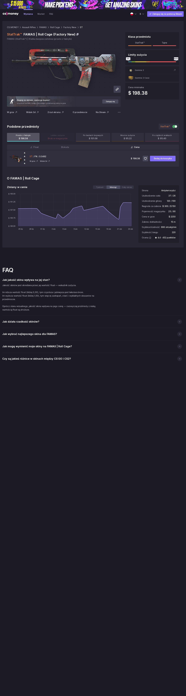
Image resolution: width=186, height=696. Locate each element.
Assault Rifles (29, 27)
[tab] (100, 187)
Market (41, 14)
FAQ (51, 14)
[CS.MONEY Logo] (10, 13)
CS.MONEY (13, 27)
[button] (152, 70)
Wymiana (28, 14)
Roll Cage (55, 27)
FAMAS (43, 27)
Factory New (69, 27)
